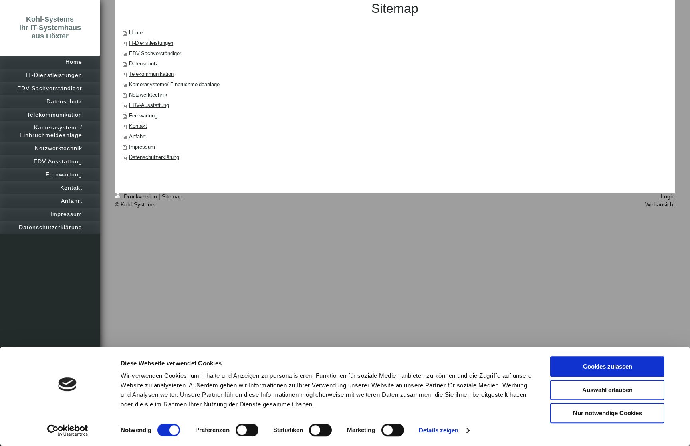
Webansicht (660, 204)
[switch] (247, 430)
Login (668, 196)
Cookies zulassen (607, 366)
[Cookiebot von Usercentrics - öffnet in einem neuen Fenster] (68, 430)
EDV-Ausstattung (149, 105)
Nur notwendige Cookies (607, 413)
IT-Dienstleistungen (151, 43)
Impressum (142, 147)
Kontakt (138, 126)
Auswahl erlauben (607, 390)
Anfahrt (137, 136)
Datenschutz (143, 64)
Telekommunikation (151, 74)
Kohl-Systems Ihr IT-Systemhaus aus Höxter (50, 27)
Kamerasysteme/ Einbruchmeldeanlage (174, 84)
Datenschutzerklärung (154, 157)
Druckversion (140, 196)
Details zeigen (438, 430)
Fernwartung (143, 116)
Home (136, 33)
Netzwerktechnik (148, 95)
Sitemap (172, 196)
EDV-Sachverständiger (155, 53)
